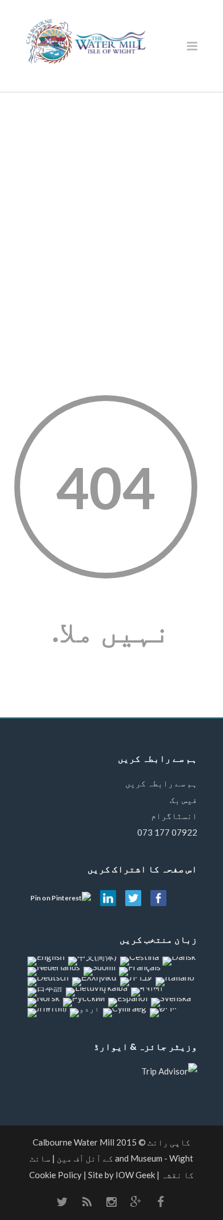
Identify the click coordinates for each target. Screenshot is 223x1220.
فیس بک (183, 799)
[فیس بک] (160, 1201)
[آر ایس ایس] (86, 1201)
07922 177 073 (167, 832)
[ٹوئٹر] (62, 1201)
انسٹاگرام (174, 815)
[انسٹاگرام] (111, 1201)
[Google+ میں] (136, 1201)
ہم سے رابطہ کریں (161, 783)
